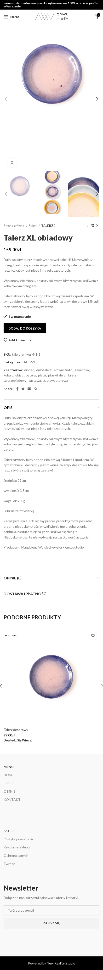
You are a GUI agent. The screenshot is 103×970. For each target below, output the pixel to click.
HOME (9, 775)
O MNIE (10, 791)
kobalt (8, 375)
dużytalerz (44, 370)
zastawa (35, 380)
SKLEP (9, 783)
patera (31, 375)
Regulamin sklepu (17, 847)
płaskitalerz (56, 375)
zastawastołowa (55, 380)
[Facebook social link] (17, 389)
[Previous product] (87, 226)
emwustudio (63, 370)
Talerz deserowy (16, 730)
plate (42, 375)
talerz (72, 375)
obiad (19, 375)
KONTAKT (12, 799)
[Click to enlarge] (12, 162)
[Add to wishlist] (93, 636)
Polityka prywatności (19, 839)
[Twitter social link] (23, 389)
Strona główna (14, 226)
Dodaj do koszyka (24, 328)
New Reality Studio (61, 963)
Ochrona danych (16, 855)
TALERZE (48, 226)
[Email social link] (29, 389)
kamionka (82, 370)
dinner (29, 370)
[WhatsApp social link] (35, 389)
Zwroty (9, 864)
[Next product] (97, 226)
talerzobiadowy (15, 380)
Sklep (33, 226)
